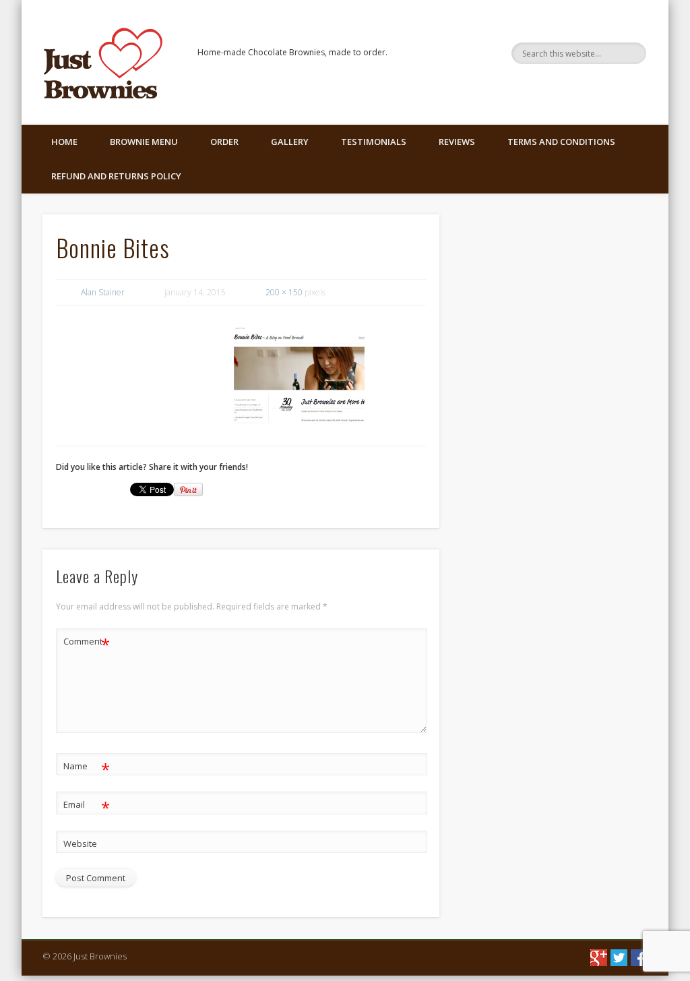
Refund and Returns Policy (116, 176)
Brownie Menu (144, 142)
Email (86, 806)
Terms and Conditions (561, 142)
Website (80, 843)
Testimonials (373, 142)
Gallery (290, 142)
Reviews (457, 142)
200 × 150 (284, 292)
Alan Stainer (103, 292)
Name (86, 768)
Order (224, 142)
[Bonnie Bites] (297, 372)
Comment (86, 643)
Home (64, 142)
